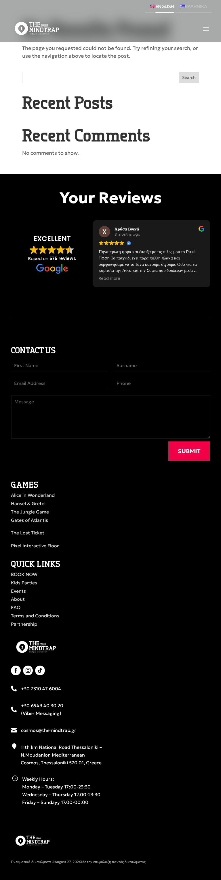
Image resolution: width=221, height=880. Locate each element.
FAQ (15, 607)
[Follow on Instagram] (28, 670)
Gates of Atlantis (29, 520)
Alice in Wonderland (33, 495)
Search (189, 77)
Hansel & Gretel (28, 503)
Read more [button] (109, 278)
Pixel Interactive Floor (35, 545)
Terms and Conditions (35, 616)
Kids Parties (24, 583)
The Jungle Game (30, 512)
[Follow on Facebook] (16, 670)
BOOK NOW (24, 574)
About (18, 599)
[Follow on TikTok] (40, 670)
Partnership (24, 624)
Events (18, 591)
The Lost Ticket (27, 533)
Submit (189, 451)
